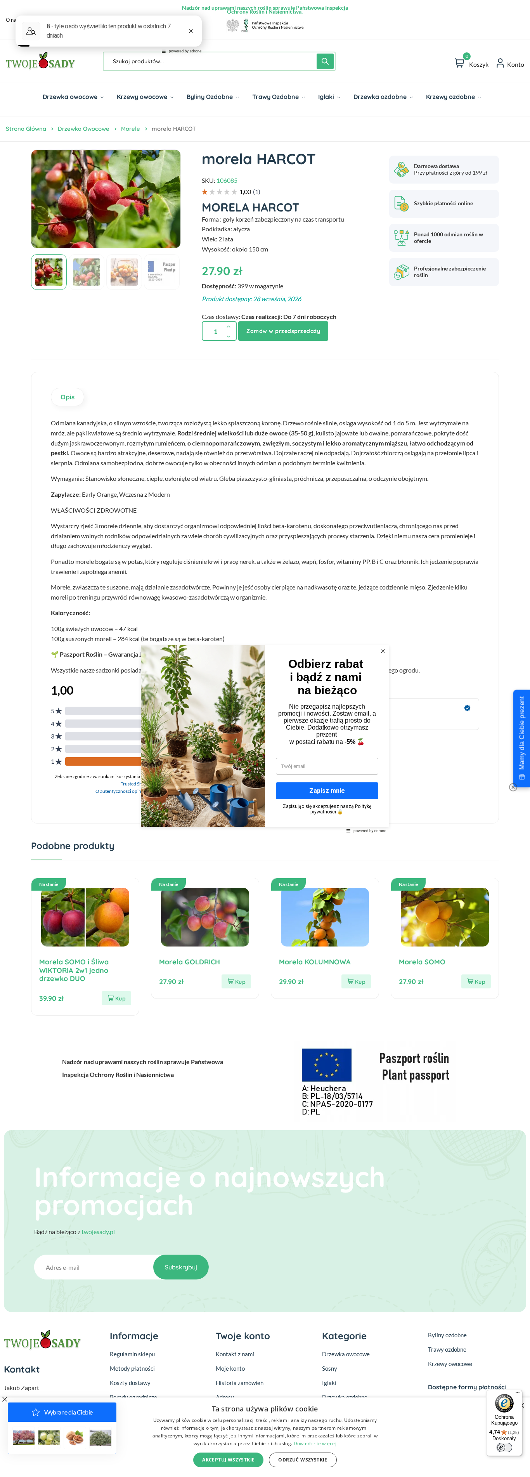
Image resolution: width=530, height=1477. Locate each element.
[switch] (504, 1447)
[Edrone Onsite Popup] (265, 738)
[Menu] (517, 1394)
